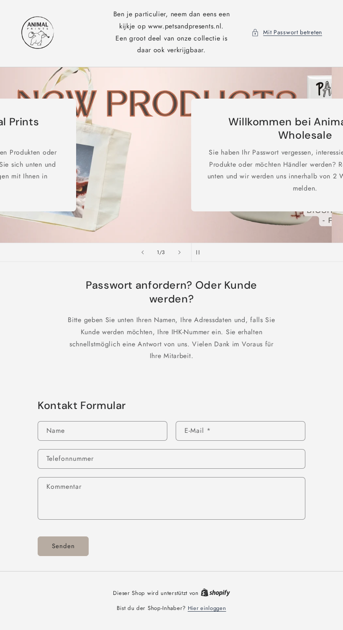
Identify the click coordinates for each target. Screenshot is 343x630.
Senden (63, 546)
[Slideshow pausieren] (200, 252)
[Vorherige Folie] (142, 252)
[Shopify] (215, 593)
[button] (286, 32)
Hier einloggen (207, 608)
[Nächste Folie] (179, 252)
